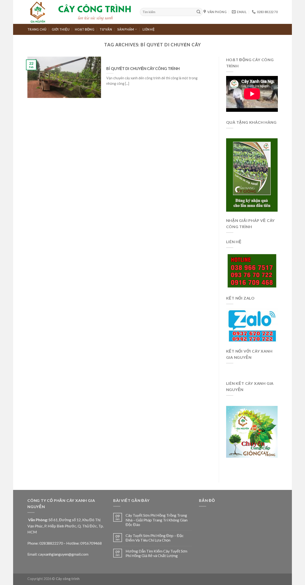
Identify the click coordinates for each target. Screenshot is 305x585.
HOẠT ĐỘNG (84, 29)
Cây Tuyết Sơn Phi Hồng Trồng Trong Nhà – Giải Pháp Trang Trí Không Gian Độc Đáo (157, 519)
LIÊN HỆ (148, 29)
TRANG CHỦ (36, 29)
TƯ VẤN (106, 29)
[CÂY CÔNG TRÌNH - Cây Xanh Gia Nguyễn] (80, 12)
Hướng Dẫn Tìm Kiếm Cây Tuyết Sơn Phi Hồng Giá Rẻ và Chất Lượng (156, 553)
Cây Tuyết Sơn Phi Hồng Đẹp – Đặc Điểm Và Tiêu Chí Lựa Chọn (155, 537)
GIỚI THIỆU (61, 29)
